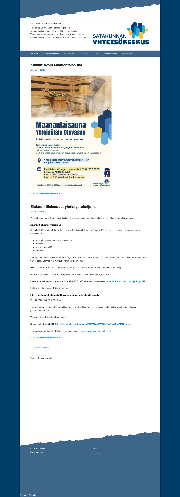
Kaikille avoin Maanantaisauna (56, 64)
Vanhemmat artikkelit (40, 347)
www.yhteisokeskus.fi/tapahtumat (95, 330)
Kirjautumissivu (37, 452)
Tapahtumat (83, 53)
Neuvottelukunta (110, 53)
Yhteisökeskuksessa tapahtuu (51, 193)
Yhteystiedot (127, 53)
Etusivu (34, 53)
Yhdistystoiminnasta (50, 53)
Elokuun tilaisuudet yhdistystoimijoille (63, 206)
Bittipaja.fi (33, 495)
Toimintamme (68, 53)
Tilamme (96, 53)
